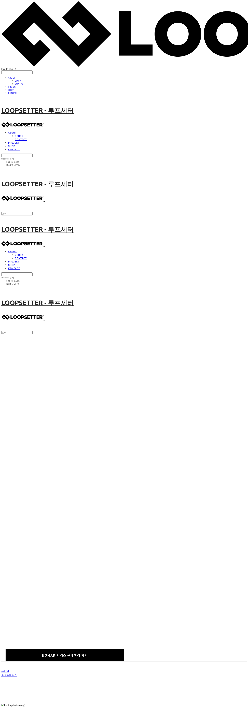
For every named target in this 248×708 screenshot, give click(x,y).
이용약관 (5, 671)
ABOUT (11, 77)
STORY (18, 80)
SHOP (11, 89)
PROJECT (12, 86)
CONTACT (19, 83)
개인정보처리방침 (9, 675)
